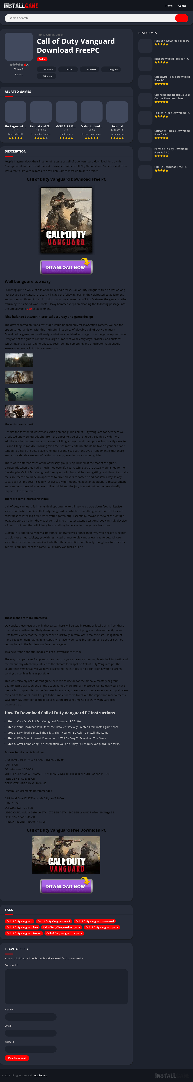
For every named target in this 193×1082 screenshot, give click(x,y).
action (52, 685)
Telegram (113, 69)
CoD (29, 308)
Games (182, 5)
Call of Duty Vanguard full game (61, 927)
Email (9, 1025)
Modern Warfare (39, 644)
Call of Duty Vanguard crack (54, 921)
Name (9, 1009)
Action (60, 34)
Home (168, 5)
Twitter (69, 69)
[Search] (181, 18)
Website (9, 1041)
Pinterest (91, 69)
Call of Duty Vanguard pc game (64, 933)
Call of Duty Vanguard (19, 921)
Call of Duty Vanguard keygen (24, 933)
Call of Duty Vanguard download (95, 921)
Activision (52, 171)
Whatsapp (48, 76)
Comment (11, 965)
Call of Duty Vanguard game (102, 927)
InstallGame (40, 1075)
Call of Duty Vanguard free (22, 927)
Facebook (48, 69)
